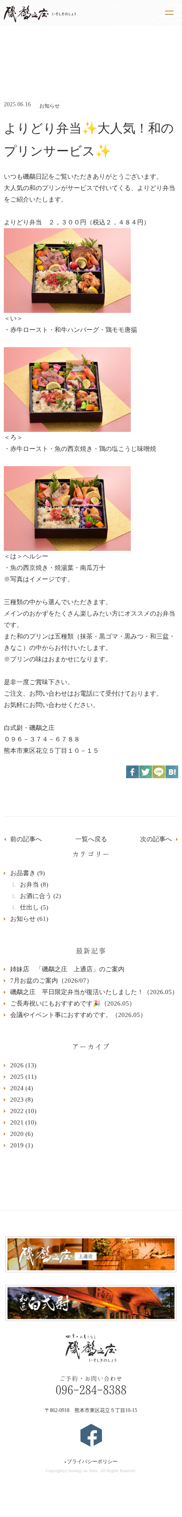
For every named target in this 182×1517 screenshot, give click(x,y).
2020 (21, 1133)
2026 (23, 1065)
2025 (23, 1076)
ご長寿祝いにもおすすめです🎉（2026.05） (72, 1003)
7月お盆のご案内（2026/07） (51, 980)
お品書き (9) (27, 873)
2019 (21, 1145)
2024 (21, 1088)
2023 (21, 1099)
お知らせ (49, 106)
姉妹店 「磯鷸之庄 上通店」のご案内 (67, 969)
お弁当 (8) (34, 884)
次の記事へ (156, 839)
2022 (23, 1111)
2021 (23, 1122)
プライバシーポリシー (91, 1461)
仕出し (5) (34, 907)
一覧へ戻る (91, 839)
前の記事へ (26, 839)
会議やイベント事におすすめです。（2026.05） (78, 1014)
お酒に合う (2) (40, 896)
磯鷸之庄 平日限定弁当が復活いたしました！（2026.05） (94, 992)
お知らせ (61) (29, 918)
